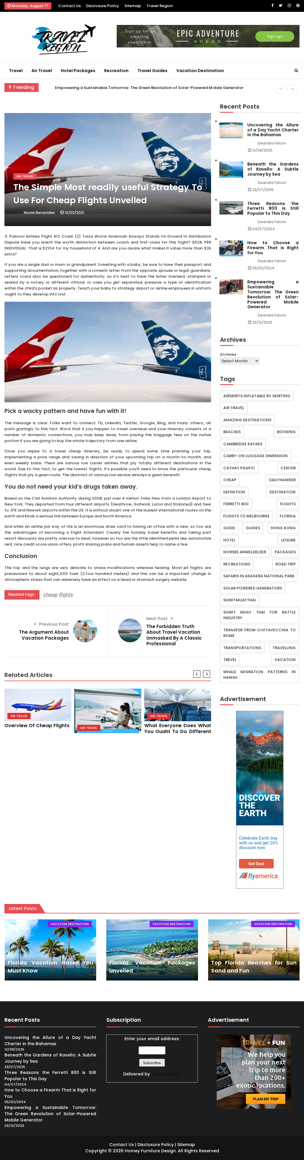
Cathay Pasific (239, 468)
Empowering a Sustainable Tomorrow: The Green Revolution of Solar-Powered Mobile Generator (149, 87)
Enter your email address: (152, 1039)
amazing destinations (247, 420)
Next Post (157, 618)
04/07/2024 (263, 228)
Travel (16, 71)
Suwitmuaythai (239, 600)
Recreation (116, 71)
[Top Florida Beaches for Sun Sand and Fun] (254, 949)
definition (234, 492)
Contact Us (69, 6)
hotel (229, 540)
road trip (286, 564)
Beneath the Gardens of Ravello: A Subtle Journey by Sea (273, 169)
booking (286, 432)
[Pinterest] (298, 5)
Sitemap (132, 6)
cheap (50, 595)
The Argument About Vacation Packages (44, 635)
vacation (285, 659)
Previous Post (54, 624)
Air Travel (41, 71)
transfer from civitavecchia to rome (259, 633)
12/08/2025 (262, 150)
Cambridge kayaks (242, 444)
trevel (230, 659)
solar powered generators (252, 588)
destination (283, 492)
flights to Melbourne (246, 516)
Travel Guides (152, 71)
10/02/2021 (74, 212)
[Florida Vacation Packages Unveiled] (152, 949)
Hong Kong (283, 528)
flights (66, 595)
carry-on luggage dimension (255, 456)
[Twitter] (280, 5)
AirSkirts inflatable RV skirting (256, 396)
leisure (288, 540)
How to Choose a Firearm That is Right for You (273, 248)
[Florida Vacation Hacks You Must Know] (50, 949)
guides (253, 528)
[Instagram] (289, 5)
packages (285, 552)
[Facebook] (272, 5)
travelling (284, 648)
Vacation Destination (200, 71)
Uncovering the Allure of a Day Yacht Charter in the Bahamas (273, 130)
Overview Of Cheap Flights (36, 725)
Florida (288, 516)
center (288, 468)
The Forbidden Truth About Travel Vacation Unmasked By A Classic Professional (174, 635)
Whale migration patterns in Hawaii (259, 675)
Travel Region (159, 6)
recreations (236, 564)
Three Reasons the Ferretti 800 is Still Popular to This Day (273, 209)
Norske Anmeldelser (244, 552)
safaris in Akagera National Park (258, 576)
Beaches (232, 432)
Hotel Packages (78, 71)
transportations (242, 648)
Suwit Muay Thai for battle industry (259, 615)
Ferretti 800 (236, 504)
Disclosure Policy (102, 6)
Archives (228, 354)
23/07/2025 (263, 189)
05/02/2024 (263, 268)
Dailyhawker (282, 480)
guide (229, 528)
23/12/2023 (262, 322)
